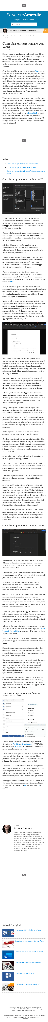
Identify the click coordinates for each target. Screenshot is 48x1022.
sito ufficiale (15, 631)
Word (37, 71)
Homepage (11, 1007)
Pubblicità (23, 1009)
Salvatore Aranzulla (9, 49)
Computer (17, 19)
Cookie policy (20, 1010)
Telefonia (25, 19)
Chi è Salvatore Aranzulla (23, 1007)
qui (25, 785)
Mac (12, 281)
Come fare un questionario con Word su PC (22, 163)
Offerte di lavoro (31, 1009)
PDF (29, 687)
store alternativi (27, 744)
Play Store (16, 744)
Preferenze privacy (30, 1010)
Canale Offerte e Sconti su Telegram (22, 30)
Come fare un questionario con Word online (22, 167)
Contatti (16, 1009)
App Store (18, 746)
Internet (31, 19)
